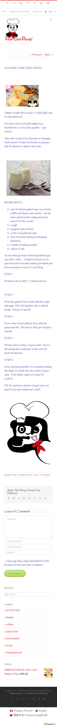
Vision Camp (33, 693)
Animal (9, 617)
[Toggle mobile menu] (51, 19)
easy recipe (12, 631)
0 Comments (45, 475)
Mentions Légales (15, 693)
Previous (37, 55)
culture (9, 624)
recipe (36, 475)
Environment (13, 638)
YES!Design (43, 693)
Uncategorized (14, 652)
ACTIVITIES (13, 610)
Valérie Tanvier (12, 475)
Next (47, 55)
